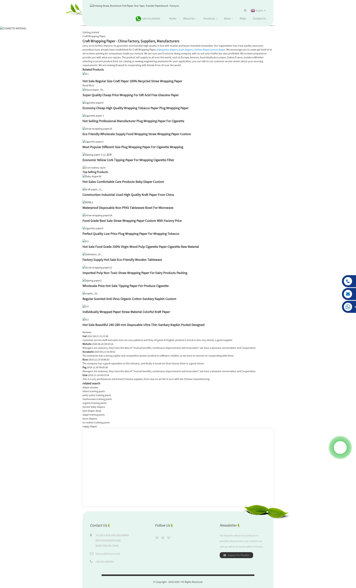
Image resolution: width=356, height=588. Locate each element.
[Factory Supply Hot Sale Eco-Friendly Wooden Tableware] (92, 254)
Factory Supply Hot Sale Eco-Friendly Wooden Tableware (122, 259)
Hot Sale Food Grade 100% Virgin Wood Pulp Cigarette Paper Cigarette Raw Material (141, 246)
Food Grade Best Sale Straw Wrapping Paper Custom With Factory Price (132, 220)
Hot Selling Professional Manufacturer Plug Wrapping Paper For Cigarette (133, 121)
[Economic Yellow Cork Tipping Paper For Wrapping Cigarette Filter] (97, 154)
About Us (189, 18)
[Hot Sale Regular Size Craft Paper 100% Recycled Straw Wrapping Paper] (86, 73)
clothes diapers (202, 49)
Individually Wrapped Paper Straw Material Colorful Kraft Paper (126, 312)
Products (209, 18)
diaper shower (90, 387)
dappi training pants (94, 414)
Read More (88, 85)
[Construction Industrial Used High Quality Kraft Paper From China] (93, 189)
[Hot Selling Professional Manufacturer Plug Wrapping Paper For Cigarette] (93, 115)
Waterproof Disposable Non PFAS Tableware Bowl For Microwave (128, 207)
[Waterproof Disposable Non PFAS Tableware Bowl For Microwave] (88, 202)
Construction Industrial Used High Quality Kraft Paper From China (128, 194)
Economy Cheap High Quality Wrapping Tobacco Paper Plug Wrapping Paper (135, 108)
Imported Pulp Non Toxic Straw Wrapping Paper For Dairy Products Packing (135, 273)
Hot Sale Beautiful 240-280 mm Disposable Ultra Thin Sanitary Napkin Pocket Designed (144, 325)
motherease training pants (97, 399)
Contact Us (259, 18)
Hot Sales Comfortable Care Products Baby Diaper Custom (123, 181)
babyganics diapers (167, 49)
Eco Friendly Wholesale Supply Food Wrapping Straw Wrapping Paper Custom (137, 134)
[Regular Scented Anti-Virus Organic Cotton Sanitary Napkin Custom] (90, 293)
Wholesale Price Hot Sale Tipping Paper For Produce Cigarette (126, 286)
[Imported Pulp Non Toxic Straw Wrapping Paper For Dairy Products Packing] (97, 267)
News (227, 18)
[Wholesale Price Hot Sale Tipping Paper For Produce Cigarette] (92, 280)
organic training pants (95, 403)
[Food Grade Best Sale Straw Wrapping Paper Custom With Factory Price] (97, 215)
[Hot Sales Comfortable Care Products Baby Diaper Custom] (92, 176)
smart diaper (218, 49)
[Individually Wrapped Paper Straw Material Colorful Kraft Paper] (86, 306)
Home (173, 18)
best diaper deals (92, 410)
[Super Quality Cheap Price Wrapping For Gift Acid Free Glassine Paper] (93, 89)
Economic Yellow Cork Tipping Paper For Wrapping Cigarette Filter (128, 160)
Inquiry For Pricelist (238, 555)
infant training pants (94, 391)
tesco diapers (90, 418)
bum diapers (186, 49)
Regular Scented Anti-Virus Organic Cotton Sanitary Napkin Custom (129, 299)
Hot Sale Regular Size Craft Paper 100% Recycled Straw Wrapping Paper (132, 81)
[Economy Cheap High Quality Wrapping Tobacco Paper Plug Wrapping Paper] (93, 102)
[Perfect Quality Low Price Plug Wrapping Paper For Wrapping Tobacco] (93, 228)
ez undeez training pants (96, 422)
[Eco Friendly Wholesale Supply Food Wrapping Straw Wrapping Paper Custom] (97, 128)
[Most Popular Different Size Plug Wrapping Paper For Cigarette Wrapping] (93, 141)
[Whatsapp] (340, 447)
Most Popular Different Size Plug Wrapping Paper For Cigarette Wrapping (133, 147)
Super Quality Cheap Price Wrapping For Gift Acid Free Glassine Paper (131, 95)
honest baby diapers (94, 407)
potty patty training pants (97, 395)
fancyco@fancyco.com (107, 553)
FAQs (243, 18)
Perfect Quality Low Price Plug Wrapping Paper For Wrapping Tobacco (131, 233)
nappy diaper (90, 426)
